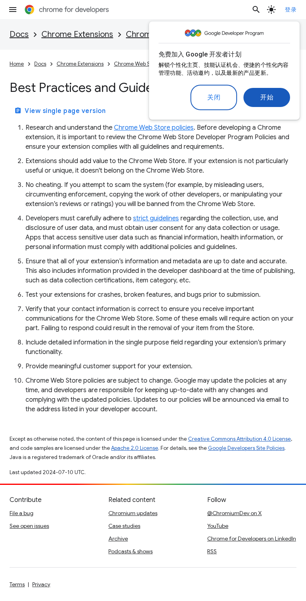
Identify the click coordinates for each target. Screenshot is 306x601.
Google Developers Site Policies (246, 448)
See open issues (29, 525)
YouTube (217, 525)
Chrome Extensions (77, 34)
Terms (17, 584)
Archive (118, 538)
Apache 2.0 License (134, 448)
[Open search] (256, 9)
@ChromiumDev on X (234, 513)
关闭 (213, 97)
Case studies (124, 525)
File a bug (21, 513)
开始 (266, 97)
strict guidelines (156, 218)
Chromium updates (132, 513)
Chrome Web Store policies (154, 128)
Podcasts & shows (130, 551)
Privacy (41, 584)
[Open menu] (13, 9)
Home (17, 63)
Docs (19, 34)
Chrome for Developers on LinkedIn (251, 538)
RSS (212, 551)
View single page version (60, 111)
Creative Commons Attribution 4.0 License (239, 439)
